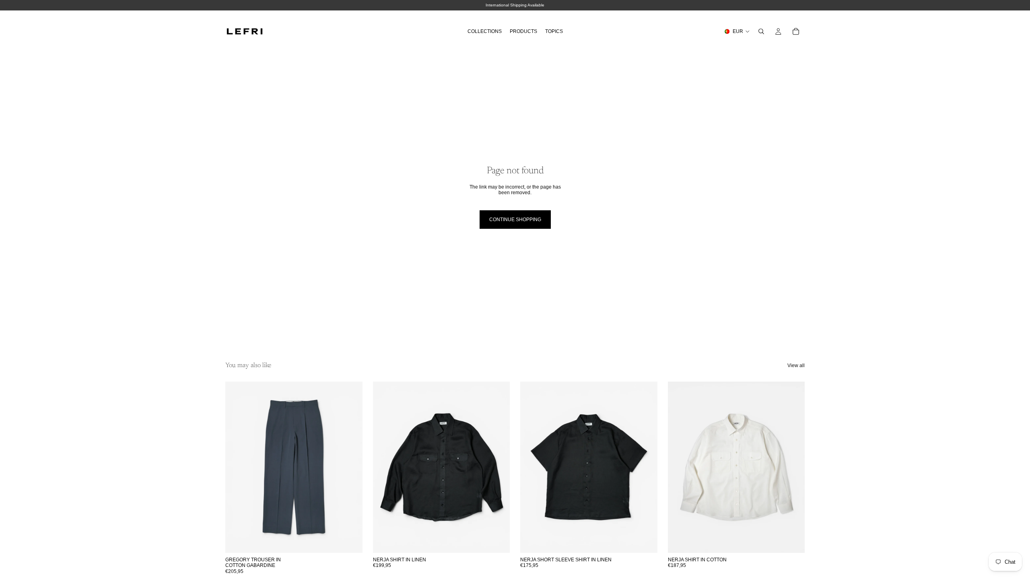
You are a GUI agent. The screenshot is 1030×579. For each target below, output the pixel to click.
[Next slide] (350, 467)
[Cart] (796, 31)
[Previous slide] (237, 467)
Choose (356, 540)
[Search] (761, 31)
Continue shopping (515, 219)
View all (796, 365)
